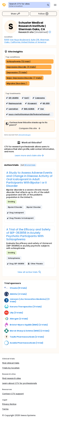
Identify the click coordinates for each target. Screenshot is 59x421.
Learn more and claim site (28, 155)
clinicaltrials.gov (24, 135)
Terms (5, 409)
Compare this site (28, 128)
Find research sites (11, 378)
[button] (12, 98)
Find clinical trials (10, 363)
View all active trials (27, 272)
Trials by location (10, 368)
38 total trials (30, 165)
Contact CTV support (13, 393)
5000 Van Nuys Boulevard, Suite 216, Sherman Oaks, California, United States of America (27, 41)
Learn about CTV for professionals (19, 383)
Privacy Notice (9, 404)
